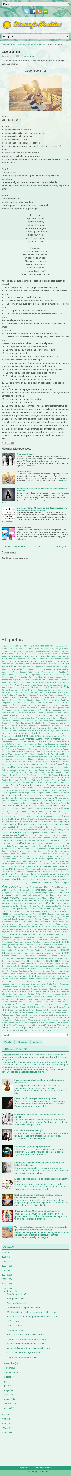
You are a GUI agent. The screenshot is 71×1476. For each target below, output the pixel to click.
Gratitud (18, 819)
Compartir (12, 725)
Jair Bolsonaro (56, 840)
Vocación (52, 1028)
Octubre (55, 906)
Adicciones (47, 653)
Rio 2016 (46, 961)
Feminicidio (7, 805)
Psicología (64, 942)
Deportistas (47, 746)
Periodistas (65, 924)
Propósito (65, 940)
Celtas (40, 713)
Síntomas (65, 986)
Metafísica (34, 887)
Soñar (38, 994)
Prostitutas (18, 942)
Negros (59, 901)
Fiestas (42, 805)
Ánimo (25, 669)
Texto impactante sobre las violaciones (25, 1334)
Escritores (22, 790)
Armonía (34, 680)
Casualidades (33, 710)
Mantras (31, 872)
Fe (21, 803)
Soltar (67, 991)
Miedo (5, 890)
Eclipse (58, 772)
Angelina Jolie (7, 669)
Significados (32, 986)
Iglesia (49, 829)
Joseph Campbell (39, 846)
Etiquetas (22, 1042)
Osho (43, 911)
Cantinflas (12, 705)
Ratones (17, 947)
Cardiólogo (65, 705)
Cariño (11, 708)
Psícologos (15, 945)
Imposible (35, 832)
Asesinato (64, 680)
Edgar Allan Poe (23, 775)
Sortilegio (65, 994)
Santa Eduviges (63, 974)
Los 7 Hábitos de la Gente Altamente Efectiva (28, 1348)
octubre (8, 1368)
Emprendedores (29, 782)
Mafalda (5, 869)
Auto (38, 682)
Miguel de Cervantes (22, 890)
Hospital (40, 827)
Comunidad (45, 726)
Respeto (44, 958)
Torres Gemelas (29, 1010)
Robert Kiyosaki (13, 964)
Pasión (53, 919)
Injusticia (46, 835)
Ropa (3, 966)
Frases (65, 808)
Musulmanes (64, 898)
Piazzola (11, 929)
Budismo (11, 695)
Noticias (5, 906)
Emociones (46, 780)
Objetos (33, 906)
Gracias (65, 816)
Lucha (24, 864)
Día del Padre (18, 756)
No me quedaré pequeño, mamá (22, 1357)
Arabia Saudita (21, 677)
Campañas (6, 703)
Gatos (4, 816)
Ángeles (65, 667)
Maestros (64, 866)
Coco (40, 721)
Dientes (27, 764)
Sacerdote (47, 966)
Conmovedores (28, 728)
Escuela (39, 790)
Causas (66, 710)
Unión (12, 1015)
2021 (4, 1275)
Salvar (46, 969)
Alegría (36, 659)
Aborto (31, 648)
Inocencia (54, 835)
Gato (67, 814)
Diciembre (19, 764)
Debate (23, 744)
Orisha (11, 911)
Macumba (5, 866)
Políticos (65, 932)
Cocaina (29, 721)
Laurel (35, 854)
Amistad (6, 666)
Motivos (19, 895)
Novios (12, 906)
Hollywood (43, 824)
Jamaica (66, 840)
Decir (35, 744)
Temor (28, 1004)
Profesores (48, 939)
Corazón (22, 731)
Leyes (13, 859)
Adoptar (5, 656)
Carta (4, 710)
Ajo (68, 656)
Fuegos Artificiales (37, 811)
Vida (59, 1022)
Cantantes (64, 702)
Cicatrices (20, 718)
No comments (29, 56)
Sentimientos (50, 981)
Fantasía (65, 801)
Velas (36, 1020)
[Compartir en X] (9, 443)
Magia (12, 869)
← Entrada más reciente (14, 546)
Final (67, 806)
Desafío (4, 749)
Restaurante (64, 958)
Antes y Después (20, 672)
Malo (39, 869)
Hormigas (20, 827)
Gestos (58, 816)
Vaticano (18, 1020)
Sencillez (41, 981)
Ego (21, 777)
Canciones (40, 702)
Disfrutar (5, 770)
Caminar (47, 700)
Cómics (52, 723)
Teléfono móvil (19, 1004)
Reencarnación (50, 950)
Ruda (20, 966)
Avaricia (66, 682)
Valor (59, 1017)
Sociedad (65, 989)
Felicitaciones (44, 803)
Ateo (24, 682)
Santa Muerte (35, 976)
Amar (35, 664)
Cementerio (48, 713)
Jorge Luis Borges (10, 846)
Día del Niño (7, 757)
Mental (20, 887)
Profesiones (37, 939)
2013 (4, 1432)
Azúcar (40, 685)
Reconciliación (7, 950)
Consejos (41, 728)
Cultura (22, 741)
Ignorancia (57, 830)
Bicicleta (5, 690)
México (54, 887)
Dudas (47, 772)
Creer (67, 733)
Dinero (66, 764)
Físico (23, 809)
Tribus (15, 1012)
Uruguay (5, 1017)
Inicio (5, 44)
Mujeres (14, 897)
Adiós (54, 654)
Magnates (20, 869)
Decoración (53, 744)
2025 (4, 1257)
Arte (40, 680)
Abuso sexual (28, 651)
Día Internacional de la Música (22, 759)
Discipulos (38, 767)
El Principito (63, 777)
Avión (17, 685)
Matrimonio (58, 876)
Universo (60, 1015)
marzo (7, 1399)
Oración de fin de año (17, 1294)
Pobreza (19, 931)
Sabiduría (31, 966)
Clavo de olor (7, 721)
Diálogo (44, 762)
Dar (13, 744)
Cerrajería (5, 715)
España (59, 790)
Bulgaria (33, 695)
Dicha (12, 764)
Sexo (55, 984)
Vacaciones (30, 1017)
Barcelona (5, 687)
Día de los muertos (16, 754)
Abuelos (5, 651)
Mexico (47, 887)
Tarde (46, 1002)
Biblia (66, 687)
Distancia (14, 770)
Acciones (50, 651)
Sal (68, 966)
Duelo (53, 772)
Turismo (43, 1012)
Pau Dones (15, 922)
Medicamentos (7, 879)
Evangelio (29, 798)
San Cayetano (12, 971)
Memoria (14, 883)
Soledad (43, 991)
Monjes (45, 893)
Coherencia (54, 721)
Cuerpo (56, 739)
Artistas (56, 680)
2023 (52, 646)
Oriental (5, 911)
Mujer (5, 897)
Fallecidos (35, 800)
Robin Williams (26, 963)
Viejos (12, 1025)
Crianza (5, 736)
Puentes (23, 945)
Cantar (4, 705)
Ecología (65, 772)
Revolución (16, 961)
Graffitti (11, 819)
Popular (8, 1042)
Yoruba (52, 1030)
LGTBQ (19, 859)
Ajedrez (63, 656)
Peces (67, 922)
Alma (33, 661)
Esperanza (12, 793)
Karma (20, 851)
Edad (12, 775)
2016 (26, 646)
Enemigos (5, 785)
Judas (14, 849)
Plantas (59, 929)
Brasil (48, 692)
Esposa (25, 795)
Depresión (57, 746)
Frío (22, 811)
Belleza (34, 687)
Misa (67, 890)
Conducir (65, 726)
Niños (53, 903)
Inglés (39, 835)
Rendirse (14, 956)
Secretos (52, 979)
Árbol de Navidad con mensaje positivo (26, 1343)
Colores (28, 723)
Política (57, 932)
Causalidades (57, 710)
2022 (47, 646)
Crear (43, 733)
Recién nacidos (63, 947)
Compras (23, 725)
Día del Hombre (63, 754)
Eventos (38, 798)
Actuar (31, 654)
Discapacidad (27, 767)
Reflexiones (7, 953)
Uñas (67, 1015)
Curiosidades (58, 741)
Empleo (4, 783)
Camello (39, 700)
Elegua (16, 780)
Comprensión (34, 726)
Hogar (33, 824)
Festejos (35, 806)
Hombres (54, 824)
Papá (62, 914)
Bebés (27, 687)
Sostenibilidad (8, 996)
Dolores (55, 770)
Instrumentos (64, 835)
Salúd (33, 968)
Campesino (15, 703)
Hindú (4, 824)
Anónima (41, 669)
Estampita (48, 795)
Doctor (42, 770)
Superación (44, 999)
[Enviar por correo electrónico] (3, 443)
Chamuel (29, 715)
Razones (24, 947)
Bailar (46, 685)
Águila (50, 656)
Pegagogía (13, 924)
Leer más (31, 466)
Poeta (44, 932)
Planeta (45, 929)
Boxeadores (32, 692)
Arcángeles (7, 680)
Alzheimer (6, 664)
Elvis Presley (25, 780)
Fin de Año (59, 805)
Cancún (49, 703)
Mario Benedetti (16, 874)
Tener (45, 1004)
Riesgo (39, 961)
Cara (51, 705)
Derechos (65, 746)
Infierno (13, 835)
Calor (67, 698)
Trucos (36, 1012)
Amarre (42, 664)
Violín (12, 1028)
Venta (58, 1020)
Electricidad (7, 780)
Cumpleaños (32, 741)
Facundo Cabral (24, 801)
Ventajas (65, 1020)
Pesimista (55, 927)
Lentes (30, 856)
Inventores (64, 838)
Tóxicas (39, 1010)
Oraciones (44, 908)
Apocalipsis (48, 675)
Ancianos (57, 667)
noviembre (9, 1363)
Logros (39, 861)
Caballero (5, 698)
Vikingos (18, 1025)
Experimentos (64, 798)
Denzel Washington (24, 746)
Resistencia (35, 958)
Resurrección (7, 961)
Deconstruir (42, 744)
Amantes (27, 664)
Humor (24, 829)
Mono (51, 893)
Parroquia (29, 919)
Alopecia (40, 661)
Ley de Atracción (51, 856)
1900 (16, 646)
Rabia (46, 945)
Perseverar (13, 927)
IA (39, 830)
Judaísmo (6, 848)
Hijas (61, 821)
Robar (4, 964)
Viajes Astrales (41, 1023)
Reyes (23, 961)
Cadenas (21, 44)
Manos (13, 872)
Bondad (24, 692)
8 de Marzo (59, 646)
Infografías (21, 835)
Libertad (26, 859)
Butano (60, 695)
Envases (45, 788)
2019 (4, 1283)
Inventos (5, 840)
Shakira (15, 986)
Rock (35, 964)
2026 (4, 1252)
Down (35, 772)
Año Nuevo (24, 674)
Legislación (6, 856)
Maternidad (47, 876)
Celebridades (24, 712)
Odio (60, 906)
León (35, 856)
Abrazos (39, 648)
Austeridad (31, 682)
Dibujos (5, 764)
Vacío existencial (49, 1018)
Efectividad (13, 778)
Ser (13, 984)
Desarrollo (41, 749)
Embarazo (36, 780)
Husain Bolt (32, 830)
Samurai (52, 969)
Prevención (40, 937)
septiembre (9, 1372)
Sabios (39, 966)
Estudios (14, 798)
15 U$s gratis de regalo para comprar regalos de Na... (32, 1312)
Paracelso (50, 917)
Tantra (28, 1002)
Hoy (54, 827)
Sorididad (47, 994)
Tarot (59, 1002)
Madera (14, 866)
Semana (20, 981)
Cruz (44, 736)
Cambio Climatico (26, 700)
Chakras (14, 715)
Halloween (24, 822)
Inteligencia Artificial (21, 838)
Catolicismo (45, 710)
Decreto (61, 744)
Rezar (28, 961)
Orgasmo (65, 909)
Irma (29, 840)
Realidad (33, 947)
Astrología (18, 682)
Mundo (24, 898)
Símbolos (42, 986)
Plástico (66, 929)
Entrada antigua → (59, 546)
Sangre (44, 974)
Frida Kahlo (15, 811)
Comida (59, 723)
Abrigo (58, 649)
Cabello (14, 697)
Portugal (5, 934)
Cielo (33, 718)
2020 (42, 646)
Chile (61, 715)
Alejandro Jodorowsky (50, 659)
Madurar (55, 866)
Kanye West (11, 851)
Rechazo (52, 947)
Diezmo (40, 764)
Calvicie (5, 700)
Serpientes (35, 984)
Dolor (48, 770)
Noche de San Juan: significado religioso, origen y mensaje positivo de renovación (38, 1196)
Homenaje (64, 824)
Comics (45, 723)
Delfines (5, 746)
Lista (67, 859)
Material (37, 876)
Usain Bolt (14, 1018)
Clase (67, 718)
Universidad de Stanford (45, 1015)
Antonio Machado (9, 675)
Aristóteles (26, 680)
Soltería (4, 994)
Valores (5, 1020)
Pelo (35, 924)
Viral (18, 1027)
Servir (43, 984)
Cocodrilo (46, 721)
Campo (24, 703)
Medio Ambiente (38, 879)
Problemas (6, 939)
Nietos (41, 903)
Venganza (51, 1020)
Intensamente (37, 838)
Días (67, 762)
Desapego (33, 749)
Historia (12, 824)
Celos (34, 713)
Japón (4, 843)
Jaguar (47, 840)
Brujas (66, 692)
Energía (14, 785)
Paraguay (58, 917)
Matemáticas (28, 877)
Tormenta (18, 1010)
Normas (66, 903)
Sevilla (49, 984)
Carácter (56, 705)
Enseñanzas (7, 788)
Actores (24, 653)
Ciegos (27, 718)
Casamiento (17, 710)
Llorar (19, 861)
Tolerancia (10, 1010)
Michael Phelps (63, 887)
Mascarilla (54, 874)
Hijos (66, 821)
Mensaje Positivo (41, 883)
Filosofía (49, 805)
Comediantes (37, 723)
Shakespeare (7, 986)
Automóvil (57, 682)
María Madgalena (62, 872)
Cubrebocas (13, 739)
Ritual (66, 961)
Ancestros (48, 667)
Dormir (29, 772)
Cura (40, 741)
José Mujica (25, 846)
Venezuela (43, 1020)
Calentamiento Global (54, 697)
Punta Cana (38, 945)
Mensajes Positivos (35, 44)
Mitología (5, 893)
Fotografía (40, 808)
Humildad (16, 829)
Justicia (50, 848)
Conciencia (56, 726)
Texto (30, 1006)
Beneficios (53, 687)
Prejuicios (32, 934)
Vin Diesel (27, 1025)
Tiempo (52, 1007)
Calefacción (37, 698)
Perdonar (49, 924)
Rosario (9, 966)
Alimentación (24, 661)
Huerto (60, 827)
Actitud (5, 653)
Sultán (36, 999)
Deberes (29, 744)
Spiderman (19, 997)
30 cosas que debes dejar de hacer (23, 1352)
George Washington (47, 816)
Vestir (26, 1023)
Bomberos (16, 692)
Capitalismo (42, 705)
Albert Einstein (8, 659)
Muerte (52, 895)
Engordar (59, 785)
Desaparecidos (22, 749)
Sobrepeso (43, 989)
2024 (4, 1261)
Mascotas (64, 874)
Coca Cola (21, 721)
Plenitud (10, 932)
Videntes (66, 1023)
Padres (5, 914)
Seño (62, 981)
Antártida (65, 669)
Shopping (22, 986)
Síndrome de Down (54, 986)
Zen (57, 1030)
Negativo (42, 901)
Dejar (67, 744)
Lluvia (25, 861)
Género (31, 816)
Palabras (24, 914)
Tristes (22, 1012)
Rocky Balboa (52, 964)
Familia (49, 800)
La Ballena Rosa (52, 851)
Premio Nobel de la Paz (59, 934)
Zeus (61, 1030)
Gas (51, 814)
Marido (5, 874)
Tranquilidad (7, 1012)
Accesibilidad (41, 651)
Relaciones (48, 953)
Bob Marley (58, 690)
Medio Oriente (51, 879)
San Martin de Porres (16, 974)
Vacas (38, 1018)
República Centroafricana (39, 956)
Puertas (30, 945)
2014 (20, 646)
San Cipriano (24, 971)
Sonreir (22, 994)
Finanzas (5, 809)
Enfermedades (26, 785)
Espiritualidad (14, 795)
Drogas (41, 772)
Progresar (57, 940)
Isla (33, 840)
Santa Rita (47, 976)
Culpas (15, 741)
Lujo (43, 864)
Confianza (6, 728)
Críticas (38, 736)
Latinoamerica (26, 854)
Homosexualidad (8, 827)
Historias (23, 824)
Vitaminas (38, 1028)
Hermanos (48, 821)
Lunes (48, 864)
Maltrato (45, 869)
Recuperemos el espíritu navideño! (23, 1307)
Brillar (54, 692)
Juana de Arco (62, 846)
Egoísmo (27, 778)
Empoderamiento (15, 783)
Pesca (48, 927)
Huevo (67, 827)
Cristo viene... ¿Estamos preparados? (32, 1146)
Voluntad (65, 1028)
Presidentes (29, 937)
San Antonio (61, 969)
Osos (48, 911)
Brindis (60, 692)
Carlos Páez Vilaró (37, 708)
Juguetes (42, 849)
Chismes (5, 718)
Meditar (60, 879)
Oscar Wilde (35, 911)
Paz (46, 921)
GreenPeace (32, 819)
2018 (37, 646)
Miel (10, 890)
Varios (11, 1020)
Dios (12, 767)
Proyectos (54, 942)
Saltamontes (14, 969)
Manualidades (41, 871)
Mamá (54, 869)
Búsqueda (53, 695)
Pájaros (16, 914)
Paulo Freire (38, 922)
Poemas (28, 931)
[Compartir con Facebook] (12, 443)
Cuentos (30, 739)
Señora (66, 981)
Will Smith (28, 1030)
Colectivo (5, 723)
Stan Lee (33, 997)
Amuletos (22, 667)
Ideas (42, 829)
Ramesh (61, 945)
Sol (30, 991)
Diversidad (23, 770)
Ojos (6, 909)
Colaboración (64, 721)
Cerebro (66, 713)
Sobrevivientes (54, 989)
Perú (42, 927)
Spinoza (27, 997)
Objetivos (25, 906)
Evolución (47, 798)
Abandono (13, 649)
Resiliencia (25, 958)
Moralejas (64, 892)
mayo (7, 1390)
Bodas (66, 690)
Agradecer (35, 656)
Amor (12, 44)
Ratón (10, 947)
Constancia (52, 728)
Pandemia (43, 914)
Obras (38, 906)
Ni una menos (22, 903)
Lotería (17, 864)
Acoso (67, 651)
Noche (60, 903)
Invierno (18, 840)
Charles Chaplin (41, 715)
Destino (14, 751)
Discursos (59, 767)
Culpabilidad (7, 741)
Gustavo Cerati (63, 819)
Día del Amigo (50, 754)
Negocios (51, 901)
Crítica (32, 736)
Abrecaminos (49, 649)
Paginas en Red (41, 1472)
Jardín (9, 843)
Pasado (38, 919)
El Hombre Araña (48, 778)
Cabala (66, 695)
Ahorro (56, 656)
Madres (47, 866)
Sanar (38, 974)
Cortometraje (64, 731)
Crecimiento (58, 733)
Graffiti (4, 819)
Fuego (26, 811)
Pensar (40, 924)
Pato (67, 919)
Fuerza (48, 811)
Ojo (3, 909)
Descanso (58, 749)
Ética (22, 798)
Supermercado (55, 999)
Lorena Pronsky (49, 861)
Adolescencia (63, 653)
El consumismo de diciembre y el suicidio (26, 1339)
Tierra (66, 1007)
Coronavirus (32, 730)
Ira (22, 840)
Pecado (61, 922)
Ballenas (53, 685)
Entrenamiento (27, 788)
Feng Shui (26, 805)
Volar (59, 1028)
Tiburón (45, 1007)
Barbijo (66, 685)
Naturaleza (23, 900)
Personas (35, 926)
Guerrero (54, 819)
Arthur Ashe (48, 680)
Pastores (61, 919)
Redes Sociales (34, 950)
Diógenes (5, 767)
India (61, 832)
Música (45, 898)
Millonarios (52, 890)
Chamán (21, 715)
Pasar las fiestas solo (17, 1303)
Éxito (55, 798)
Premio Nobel (42, 934)
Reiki (37, 953)
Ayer (27, 685)
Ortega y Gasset (22, 911)
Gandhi (45, 814)
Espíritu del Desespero (34, 793)
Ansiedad (57, 669)
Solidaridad (53, 991)
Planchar (38, 929)
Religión (64, 953)
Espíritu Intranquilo (53, 793)
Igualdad (65, 829)
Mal (34, 869)
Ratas (4, 947)
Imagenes (15, 832)
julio (6, 1381)
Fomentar (30, 809)
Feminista (17, 805)
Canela (56, 703)
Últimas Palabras (62, 1012)
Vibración (52, 1023)
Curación (47, 741)
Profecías (27, 940)
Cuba (60, 736)
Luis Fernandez (34, 864)
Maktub (28, 869)
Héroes (56, 822)
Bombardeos (6, 692)
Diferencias (48, 764)
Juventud (58, 848)
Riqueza (54, 961)
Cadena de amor (12, 51)
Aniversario (33, 669)
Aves (12, 685)
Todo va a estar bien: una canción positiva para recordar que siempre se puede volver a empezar (41, 1228)
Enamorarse (54, 783)
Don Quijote (64, 770)
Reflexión (64, 949)
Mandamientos (63, 869)
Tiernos (60, 1007)
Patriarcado (6, 922)
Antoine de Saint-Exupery (38, 672)
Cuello (22, 739)
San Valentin (30, 974)
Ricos (34, 961)
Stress (49, 997)
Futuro (60, 811)
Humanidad (6, 830)
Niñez (47, 903)
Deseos (66, 749)
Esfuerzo (46, 790)
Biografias (32, 690)
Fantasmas (6, 803)
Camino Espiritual (60, 700)
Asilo (11, 682)
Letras (40, 856)
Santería (56, 976)
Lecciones (42, 853)
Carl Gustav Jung (22, 708)
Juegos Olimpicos (31, 849)
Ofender (66, 906)
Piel (17, 929)
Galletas (37, 814)
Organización (56, 909)
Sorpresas (56, 994)
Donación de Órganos (11, 772)
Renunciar (24, 956)
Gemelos (15, 816)
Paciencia (65, 911)
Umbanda (5, 1015)
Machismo (64, 864)
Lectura (57, 854)
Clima (14, 721)
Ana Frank (31, 667)
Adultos (12, 656)
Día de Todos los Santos (34, 754)
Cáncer (31, 702)
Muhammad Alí (63, 895)
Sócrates (25, 991)
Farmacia (15, 803)
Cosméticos (6, 733)
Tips (4, 1010)
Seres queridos (23, 984)
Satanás (38, 979)
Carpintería (59, 708)
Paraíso (66, 916)
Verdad (11, 1023)
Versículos (19, 1023)
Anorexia (49, 669)
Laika (18, 854)
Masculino (18, 877)
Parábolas (41, 916)
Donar (24, 772)
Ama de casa (17, 664)
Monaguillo (26, 893)
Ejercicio (36, 777)
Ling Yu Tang (58, 859)
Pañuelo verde (53, 914)
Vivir (46, 1028)
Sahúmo (63, 966)
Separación (6, 984)
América (57, 664)
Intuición (55, 838)
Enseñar (17, 788)
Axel (22, 685)
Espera (4, 793)
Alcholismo (21, 659)
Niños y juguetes (24, 527)
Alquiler (56, 661)
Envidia (53, 788)
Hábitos (5, 822)
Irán (25, 840)
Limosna (40, 859)
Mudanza (36, 895)
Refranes (17, 953)
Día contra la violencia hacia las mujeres (41, 751)
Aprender (65, 675)
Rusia (24, 966)
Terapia (16, 1007)
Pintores (22, 929)
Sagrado (56, 966)
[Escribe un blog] (6, 443)
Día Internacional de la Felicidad (38, 757)
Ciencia (39, 718)
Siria (9, 989)
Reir (41, 953)
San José (46, 971)
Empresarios (43, 782)
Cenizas (58, 713)
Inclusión (44, 832)
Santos (31, 979)
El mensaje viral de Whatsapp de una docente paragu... (33, 1316)
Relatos (57, 953)
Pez (61, 927)
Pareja (21, 919)
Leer (62, 853)
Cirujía (55, 718)
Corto (57, 731)
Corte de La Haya (46, 731)
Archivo (37, 1042)
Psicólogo (6, 944)
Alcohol (29, 659)
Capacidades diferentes (26, 705)
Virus (30, 1027)
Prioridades (64, 937)
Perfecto (57, 924)
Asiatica (5, 682)
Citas (61, 718)
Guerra (47, 819)
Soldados (35, 991)
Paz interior (53, 922)
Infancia (5, 835)
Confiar (16, 728)
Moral (56, 893)
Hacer (17, 821)
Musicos (54, 898)
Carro (67, 708)
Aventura (5, 685)
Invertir (11, 840)
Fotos (49, 808)
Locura (32, 861)
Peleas (21, 924)
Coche (35, 720)
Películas (29, 924)
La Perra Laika (13, 1321)
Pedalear (5, 924)
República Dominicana (11, 958)
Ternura (23, 1007)
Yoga (47, 1030)
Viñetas (35, 1025)
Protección (27, 942)
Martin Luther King (33, 874)
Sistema (16, 989)
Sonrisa (31, 994)
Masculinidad (8, 876)
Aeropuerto (20, 656)
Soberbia (34, 989)
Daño (9, 744)
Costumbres (24, 733)
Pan (30, 914)
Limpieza (49, 859)
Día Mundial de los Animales (29, 762)
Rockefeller (42, 964)
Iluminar (5, 833)
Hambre (32, 821)
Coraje (15, 731)
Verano (4, 1023)
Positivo (13, 934)
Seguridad (13, 981)
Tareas (52, 1002)
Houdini (48, 827)
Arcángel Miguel (62, 677)
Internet (47, 838)
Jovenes (51, 846)
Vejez (30, 1020)
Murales (32, 898)
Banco (60, 685)
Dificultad (58, 764)
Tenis (51, 1004)
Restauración (54, 958)
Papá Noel (32, 917)
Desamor (12, 749)
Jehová (16, 843)
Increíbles (53, 833)
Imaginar (26, 833)
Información (32, 835)
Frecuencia (6, 811)
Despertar (6, 751)
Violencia (52, 1025)
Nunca (17, 906)
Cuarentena (52, 736)
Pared (14, 919)
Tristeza (29, 1012)
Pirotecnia (31, 929)
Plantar (52, 929)
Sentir (57, 981)
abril (6, 1395)
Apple (57, 675)
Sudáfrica (65, 997)
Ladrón (12, 854)
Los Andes (60, 861)
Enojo (66, 785)
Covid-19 (35, 733)
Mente (26, 887)
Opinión (12, 909)
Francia (56, 808)
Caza (4, 713)
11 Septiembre (7, 646)
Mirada (61, 890)
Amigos (65, 663)
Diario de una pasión (56, 762)
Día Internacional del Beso (45, 759)
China (66, 715)
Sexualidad (64, 984)
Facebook (13, 800)
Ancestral (40, 667)
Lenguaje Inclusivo (19, 856)
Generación (23, 816)
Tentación (58, 1004)
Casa (9, 710)
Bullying (40, 695)
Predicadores (23, 934)
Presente (18, 937)
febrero (7, 1403)
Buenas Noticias (22, 695)
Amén (50, 664)
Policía (50, 932)
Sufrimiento (20, 999)
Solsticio (61, 991)
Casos (25, 710)
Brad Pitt (41, 692)
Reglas (31, 953)
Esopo (53, 790)
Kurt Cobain (39, 851)
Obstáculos (46, 906)
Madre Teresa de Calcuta (31, 866)
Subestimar (57, 997)
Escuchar (31, 790)
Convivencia (6, 731)
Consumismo (64, 728)
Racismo (53, 944)
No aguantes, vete (15, 1298)
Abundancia (15, 651)
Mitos (12, 893)
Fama (42, 801)
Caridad (5, 708)
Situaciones (24, 989)
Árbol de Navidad (37, 677)
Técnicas (65, 1002)
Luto (53, 864)
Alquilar (49, 661)
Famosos (57, 800)
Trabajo (46, 1010)
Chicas (55, 715)
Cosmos (15, 733)
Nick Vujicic (33, 903)
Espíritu (21, 793)
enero (7, 1408)
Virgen (24, 1027)
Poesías (37, 931)
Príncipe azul (52, 937)
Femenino (55, 803)
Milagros (36, 890)
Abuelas (65, 648)
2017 (31, 646)
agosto (7, 1377)
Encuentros (65, 783)
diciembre (9, 1291)
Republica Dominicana (60, 956)
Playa (4, 932)
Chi (50, 715)
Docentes (33, 770)
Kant (3, 851)
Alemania (12, 661)
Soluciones (13, 994)
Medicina (17, 879)
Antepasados (7, 672)
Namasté (5, 901)
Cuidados (65, 739)
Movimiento (27, 895)
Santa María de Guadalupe (14, 976)
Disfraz (66, 767)
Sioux (4, 989)
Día (19, 751)
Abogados (22, 649)
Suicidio (29, 999)
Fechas (26, 803)
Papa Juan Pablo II (19, 916)
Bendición (43, 687)
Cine (50, 718)
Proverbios (45, 942)
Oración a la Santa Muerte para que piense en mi (37, 1211)
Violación (43, 1025)
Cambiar (13, 700)
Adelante (38, 654)
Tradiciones (55, 1010)
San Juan (55, 971)
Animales (17, 669)
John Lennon (49, 843)
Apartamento (37, 675)
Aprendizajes (7, 677)
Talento (21, 1002)
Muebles (44, 895)
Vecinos (25, 1020)
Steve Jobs (42, 996)
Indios (67, 833)
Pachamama (56, 911)
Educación (64, 775)
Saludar (40, 969)
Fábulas (5, 800)
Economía (5, 775)
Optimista (34, 908)
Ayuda (33, 685)
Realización (42, 947)
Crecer (49, 733)
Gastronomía (59, 814)
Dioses (18, 767)
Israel (37, 840)
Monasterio (36, 893)
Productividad (17, 940)
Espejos (66, 790)
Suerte (11, 999)
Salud (27, 968)
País (10, 914)
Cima (46, 718)
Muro (39, 898)
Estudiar (5, 798)
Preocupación (7, 937)
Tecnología (6, 1004)
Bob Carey (48, 690)
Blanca (40, 690)
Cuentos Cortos (44, 739)
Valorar (66, 1017)
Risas (61, 961)
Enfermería (49, 785)
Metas (41, 887)
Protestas (36, 942)
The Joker (38, 1007)
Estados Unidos (35, 795)
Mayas (66, 877)
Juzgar (66, 849)
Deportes (37, 746)
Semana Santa (30, 981)
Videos (5, 1025)
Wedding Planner (8, 1030)
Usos (22, 1018)
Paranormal (6, 919)
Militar (43, 890)
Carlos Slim (50, 708)
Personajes (24, 926)
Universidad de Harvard (25, 1015)
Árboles (50, 677)
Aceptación (59, 651)
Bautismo (20, 687)
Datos (17, 744)
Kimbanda (28, 851)
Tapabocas (37, 1001)
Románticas (63, 963)
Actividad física (15, 654)
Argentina (17, 679)
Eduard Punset (37, 775)
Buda (4, 695)
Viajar (32, 1023)
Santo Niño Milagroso (18, 979)
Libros (34, 858)
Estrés (66, 795)
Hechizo (39, 821)
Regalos (24, 953)
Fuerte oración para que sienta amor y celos (35, 1098)
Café (30, 698)
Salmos (5, 968)
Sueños (5, 999)
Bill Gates (22, 690)
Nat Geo (13, 901)
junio (6, 1385)
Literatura (6, 861)
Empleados (65, 780)
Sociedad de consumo (11, 991)
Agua (43, 656)
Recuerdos (19, 950)
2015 (4, 1423)
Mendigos (25, 883)
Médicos (26, 879)
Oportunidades (22, 908)
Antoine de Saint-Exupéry (59, 672)
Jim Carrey (33, 843)
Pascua (46, 919)
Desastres (50, 749)
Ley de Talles (64, 856)
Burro (46, 695)
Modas (18, 893)
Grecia (25, 819)
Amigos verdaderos (25, 454)
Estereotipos (58, 795)
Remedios (5, 956)
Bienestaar (13, 690)
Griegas (41, 819)
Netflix (12, 903)
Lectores (50, 854)
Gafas (30, 814)
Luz (57, 864)
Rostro (14, 966)
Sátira (45, 979)
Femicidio (65, 803)
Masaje (46, 874)
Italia (42, 840)
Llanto (13, 861)
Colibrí (12, 723)
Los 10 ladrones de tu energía (28, 1130)
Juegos (20, 849)
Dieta (33, 764)
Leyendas (6, 859)
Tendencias (37, 1004)
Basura (13, 687)
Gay (9, 816)
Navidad (33, 900)
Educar (5, 777)
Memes (4, 883)
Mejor (66, 879)
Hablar (11, 821)
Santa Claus (52, 974)
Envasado (37, 788)
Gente (36, 816)
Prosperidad (7, 942)
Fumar (53, 811)
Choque (12, 718)
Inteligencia (7, 838)
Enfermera (39, 785)
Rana (67, 945)
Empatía (55, 780)
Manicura (6, 871)
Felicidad (34, 803)
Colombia (19, 723)
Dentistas (12, 746)
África (28, 656)
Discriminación (48, 767)
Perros (5, 926)
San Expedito (36, 971)
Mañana (52, 872)
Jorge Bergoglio (62, 843)
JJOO (40, 843)
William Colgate (38, 1030)
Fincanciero (15, 809)
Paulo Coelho (27, 921)
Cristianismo (22, 735)
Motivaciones (8, 895)
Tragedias (65, 1010)
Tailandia (13, 1002)
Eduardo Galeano (51, 775)
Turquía (51, 1012)
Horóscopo (30, 827)
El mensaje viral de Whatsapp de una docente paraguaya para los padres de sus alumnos (42, 509)
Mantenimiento (22, 872)
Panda (35, 914)
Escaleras (13, 790)
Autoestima (46, 682)
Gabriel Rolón (21, 814)
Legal (67, 854)
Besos (60, 687)
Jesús (23, 843)
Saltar (21, 969)
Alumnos (65, 661)
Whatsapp (19, 1030)
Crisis (11, 736)
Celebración (11, 713)
